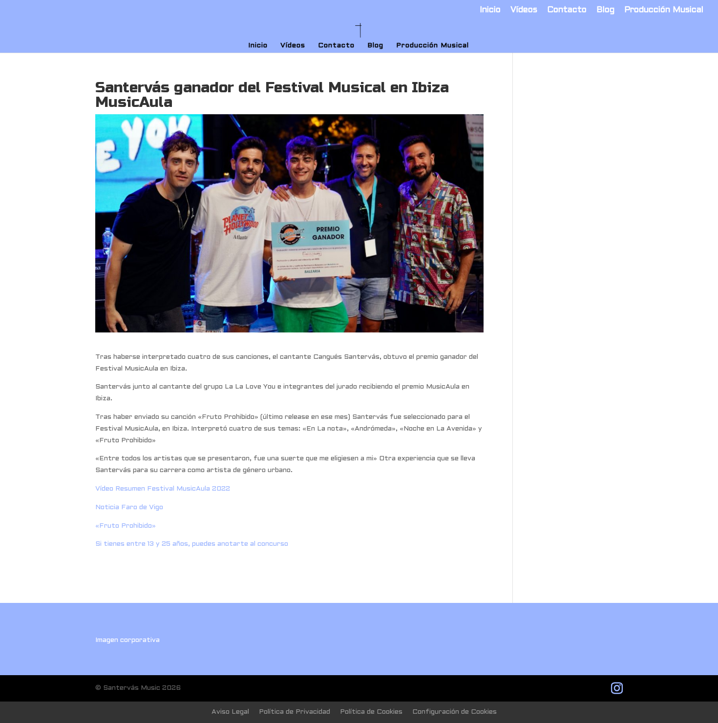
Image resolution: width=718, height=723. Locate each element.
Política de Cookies (371, 712)
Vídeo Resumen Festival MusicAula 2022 (162, 489)
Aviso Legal (230, 712)
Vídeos (523, 10)
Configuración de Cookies (454, 712)
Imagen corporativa (127, 640)
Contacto (567, 10)
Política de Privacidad (294, 712)
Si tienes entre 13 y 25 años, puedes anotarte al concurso (191, 544)
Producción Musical (663, 10)
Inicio (490, 10)
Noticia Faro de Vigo (129, 507)
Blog (605, 10)
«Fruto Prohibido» (125, 526)
